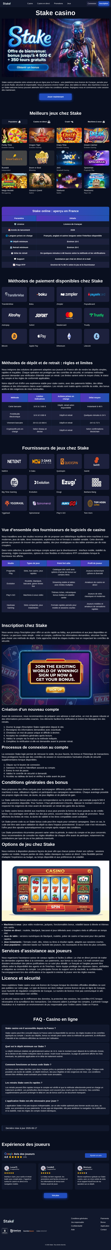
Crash (67, 122)
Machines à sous (95, 122)
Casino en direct (40, 122)
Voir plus (55, 1195)
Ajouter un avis (96, 1155)
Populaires (12, 122)
